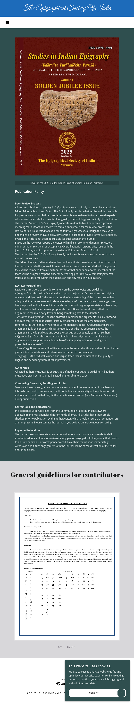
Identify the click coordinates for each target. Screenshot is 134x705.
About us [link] (33, 693)
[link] (67, 9)
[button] (7, 22)
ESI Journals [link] (52, 693)
